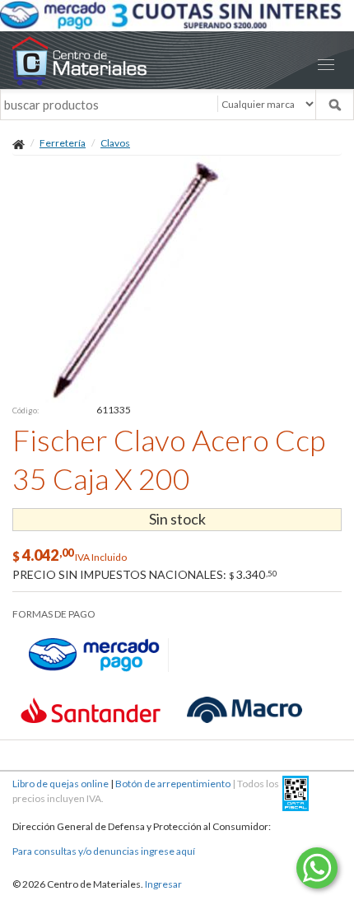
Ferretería (63, 143)
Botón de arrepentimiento (173, 783)
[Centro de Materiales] (177, 60)
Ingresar (163, 884)
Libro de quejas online (60, 783)
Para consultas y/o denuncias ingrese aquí (103, 851)
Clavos (115, 143)
